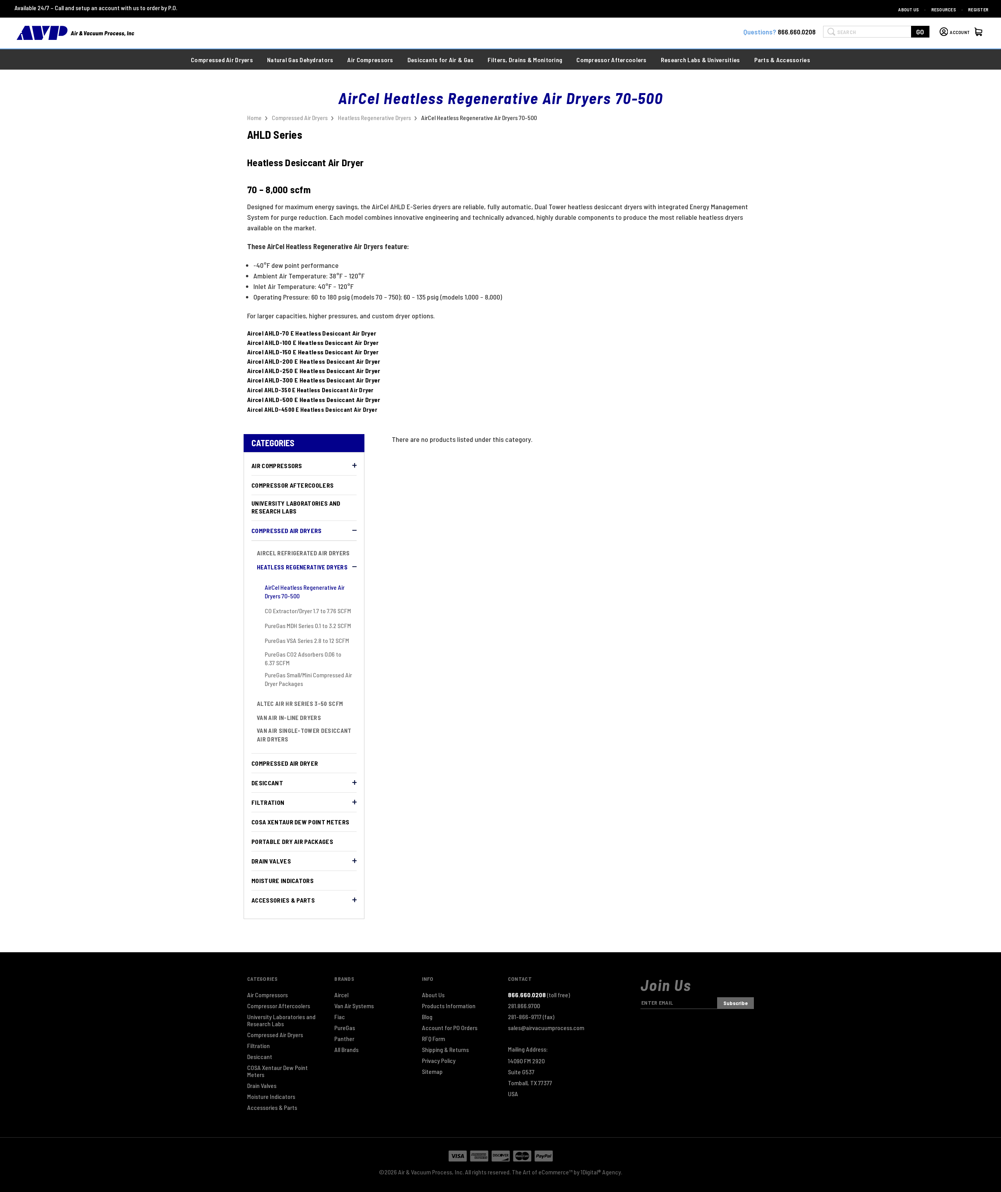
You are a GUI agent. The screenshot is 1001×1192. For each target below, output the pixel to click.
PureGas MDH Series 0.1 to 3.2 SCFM (308, 625)
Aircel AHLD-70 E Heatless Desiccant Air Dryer (311, 333)
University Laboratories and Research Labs (296, 507)
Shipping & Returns (445, 1049)
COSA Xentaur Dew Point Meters (300, 822)
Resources (943, 9)
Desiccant (267, 782)
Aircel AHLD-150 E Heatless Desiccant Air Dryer (313, 351)
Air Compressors (276, 465)
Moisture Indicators (282, 880)
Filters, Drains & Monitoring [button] (525, 59)
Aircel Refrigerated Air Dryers (303, 553)
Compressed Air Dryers (286, 530)
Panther (344, 1038)
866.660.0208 (797, 31)
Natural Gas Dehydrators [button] (300, 59)
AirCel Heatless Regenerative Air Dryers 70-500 (304, 591)
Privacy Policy (439, 1060)
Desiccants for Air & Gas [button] (440, 59)
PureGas (344, 1027)
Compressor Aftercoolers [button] (611, 59)
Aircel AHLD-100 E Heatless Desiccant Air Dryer (313, 342)
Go (920, 31)
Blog (427, 1016)
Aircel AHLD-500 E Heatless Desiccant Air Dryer (313, 399)
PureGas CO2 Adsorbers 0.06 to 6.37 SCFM (303, 658)
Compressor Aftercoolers (292, 485)
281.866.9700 (524, 1005)
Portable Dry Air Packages (292, 841)
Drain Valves (271, 861)
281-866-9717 (531, 1016)
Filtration (267, 802)
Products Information (448, 1005)
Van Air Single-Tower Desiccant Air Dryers (304, 735)
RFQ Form (433, 1038)
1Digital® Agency (601, 1172)
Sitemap (432, 1071)
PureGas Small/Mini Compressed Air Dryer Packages (308, 679)
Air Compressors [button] (370, 59)
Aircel (341, 994)
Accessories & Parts (283, 900)
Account (960, 32)
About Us (908, 9)
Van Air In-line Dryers (289, 717)
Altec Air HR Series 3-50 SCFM (300, 703)
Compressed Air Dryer (284, 763)
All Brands (346, 1049)
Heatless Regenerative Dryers (302, 567)
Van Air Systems (354, 1005)
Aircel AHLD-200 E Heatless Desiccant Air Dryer (313, 361)
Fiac (339, 1016)
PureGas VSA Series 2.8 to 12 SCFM (307, 640)
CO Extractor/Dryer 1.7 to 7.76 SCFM (308, 610)
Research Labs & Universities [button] (700, 59)
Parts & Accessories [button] (782, 59)
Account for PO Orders (449, 1027)
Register (978, 9)
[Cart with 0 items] (979, 32)
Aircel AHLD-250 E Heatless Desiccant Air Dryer (313, 370)
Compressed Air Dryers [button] (222, 59)
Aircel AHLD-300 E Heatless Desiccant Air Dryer (313, 380)
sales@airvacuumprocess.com (546, 1027)
